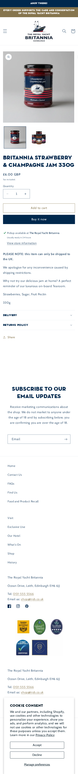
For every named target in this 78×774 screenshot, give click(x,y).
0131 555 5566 (23, 594)
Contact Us (15, 474)
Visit (10, 518)
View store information (22, 243)
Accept (37, 745)
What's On (14, 544)
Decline (37, 755)
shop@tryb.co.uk (32, 599)
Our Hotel (14, 535)
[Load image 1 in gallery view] (15, 137)
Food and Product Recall (23, 501)
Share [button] (11, 337)
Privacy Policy (45, 735)
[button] (5, 31)
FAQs (11, 483)
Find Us (12, 492)
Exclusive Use (16, 527)
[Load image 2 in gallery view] (39, 137)
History (12, 562)
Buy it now (39, 219)
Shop (11, 553)
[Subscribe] (66, 439)
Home (12, 466)
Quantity (8, 186)
